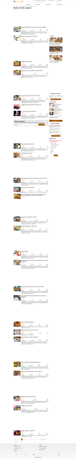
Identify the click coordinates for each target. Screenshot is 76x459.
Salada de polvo (53, 142)
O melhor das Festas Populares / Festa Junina (31, 104)
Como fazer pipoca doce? (26, 153)
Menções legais (41, 449)
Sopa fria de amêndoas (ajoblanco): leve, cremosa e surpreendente (58, 106)
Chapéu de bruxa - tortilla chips (28, 430)
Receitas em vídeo (17, 446)
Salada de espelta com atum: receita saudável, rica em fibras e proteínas (34, 261)
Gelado (52, 150)
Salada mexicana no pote (26, 405)
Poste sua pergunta (56, 135)
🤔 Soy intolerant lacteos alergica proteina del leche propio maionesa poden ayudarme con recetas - (55, 126)
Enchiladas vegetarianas (26, 61)
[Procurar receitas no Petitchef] (57, 2)
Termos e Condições (42, 448)
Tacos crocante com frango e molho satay (30, 95)
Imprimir (60, 115)
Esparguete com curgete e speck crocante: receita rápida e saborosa (58, 110)
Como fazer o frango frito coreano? (29, 217)
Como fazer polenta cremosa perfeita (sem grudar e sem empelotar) (33, 296)
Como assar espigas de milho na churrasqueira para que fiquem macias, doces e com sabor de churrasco (33, 195)
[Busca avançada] (58, 2)
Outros (52, 153)
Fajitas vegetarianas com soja (27, 144)
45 (17, 441)
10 (40, 439)
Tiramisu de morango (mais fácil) (57, 113)
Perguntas (48, 4)
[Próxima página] (19, 441)
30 (45, 439)
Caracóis (52, 148)
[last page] (22, 441)
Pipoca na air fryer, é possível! (27, 187)
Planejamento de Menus (55, 99)
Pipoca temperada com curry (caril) (29, 226)
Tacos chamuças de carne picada (28, 111)
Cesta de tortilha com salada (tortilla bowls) (30, 362)
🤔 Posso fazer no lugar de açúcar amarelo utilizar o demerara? (55, 132)
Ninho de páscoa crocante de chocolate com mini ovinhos (34, 178)
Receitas (28, 4)
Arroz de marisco (53, 147)
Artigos (38, 4)
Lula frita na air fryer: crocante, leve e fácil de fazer (32, 286)
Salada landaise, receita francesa (28, 396)
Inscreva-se (41, 124)
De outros (59, 4)
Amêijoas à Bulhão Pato (55, 144)
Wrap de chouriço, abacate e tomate (29, 36)
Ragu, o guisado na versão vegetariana (29, 337)
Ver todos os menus (54, 115)
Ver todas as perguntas (58, 134)
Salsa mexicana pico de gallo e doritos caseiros (31, 371)
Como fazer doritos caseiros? (27, 322)
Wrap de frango (24, 251)
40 (14, 441)
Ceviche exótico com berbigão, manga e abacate (32, 70)
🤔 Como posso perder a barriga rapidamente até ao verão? (54, 129)
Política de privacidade (43, 446)
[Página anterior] (17, 439)
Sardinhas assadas (54, 145)
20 (43, 439)
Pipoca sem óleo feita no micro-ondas (29, 330)
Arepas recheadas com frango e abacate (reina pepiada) (33, 27)
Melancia (52, 151)
